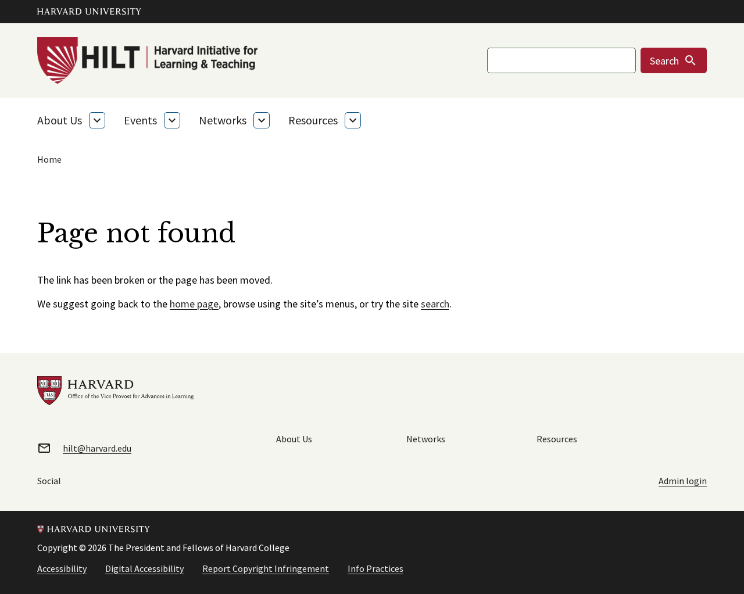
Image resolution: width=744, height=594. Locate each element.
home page (194, 303)
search (435, 303)
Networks (222, 120)
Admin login (683, 480)
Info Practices (375, 568)
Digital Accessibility (144, 568)
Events (140, 120)
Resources (313, 120)
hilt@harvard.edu (97, 448)
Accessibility (62, 568)
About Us (59, 120)
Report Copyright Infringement (265, 568)
